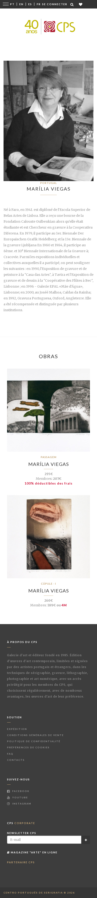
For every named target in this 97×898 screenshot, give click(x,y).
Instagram (21, 803)
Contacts (16, 759)
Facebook (20, 791)
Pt (12, 4)
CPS (21, 823)
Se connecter (54, 4)
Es (30, 4)
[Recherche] (72, 4)
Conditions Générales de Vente (35, 735)
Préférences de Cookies (28, 747)
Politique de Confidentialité (34, 741)
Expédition (17, 729)
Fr (39, 4)
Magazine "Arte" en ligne (33, 852)
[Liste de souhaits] (81, 4)
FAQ (10, 753)
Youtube (19, 797)
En (21, 4)
